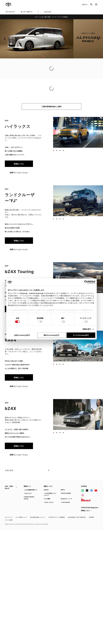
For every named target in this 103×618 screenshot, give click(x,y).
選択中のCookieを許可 (51, 335)
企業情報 (91, 517)
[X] (87, 490)
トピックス (47, 12)
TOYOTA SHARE (66, 493)
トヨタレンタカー (49, 502)
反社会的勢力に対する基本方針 (77, 517)
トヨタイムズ (27, 493)
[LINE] (82, 490)
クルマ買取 (47, 498)
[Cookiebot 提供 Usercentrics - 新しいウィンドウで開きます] (86, 282)
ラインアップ (10, 12)
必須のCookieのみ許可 (22, 335)
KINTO (63, 490)
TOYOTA (8, 4)
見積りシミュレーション (19, 173)
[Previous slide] (4, 38)
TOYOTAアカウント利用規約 (56, 517)
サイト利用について (21, 517)
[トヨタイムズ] (86, 500)
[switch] (40, 322)
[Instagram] (82, 495)
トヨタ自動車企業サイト (31, 490)
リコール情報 (8, 520)
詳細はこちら (19, 164)
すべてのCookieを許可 (81, 335)
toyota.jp (24, 293)
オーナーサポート (26, 12)
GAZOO (46, 490)
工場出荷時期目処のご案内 (51, 107)
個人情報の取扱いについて (37, 517)
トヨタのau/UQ (65, 502)
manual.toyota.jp (36, 293)
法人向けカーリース (66, 498)
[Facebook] (91, 490)
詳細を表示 (87, 329)
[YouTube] (96, 490)
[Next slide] (98, 38)
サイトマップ (8, 517)
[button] (43, 56)
